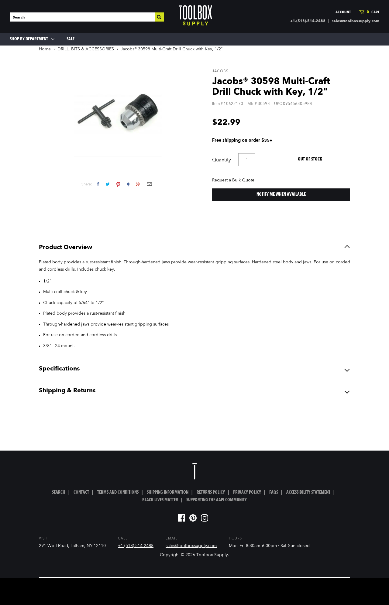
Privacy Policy (247, 492)
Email (149, 184)
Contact (81, 492)
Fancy (128, 184)
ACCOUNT (343, 12)
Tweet (108, 184)
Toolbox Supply (212, 555)
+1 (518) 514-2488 (135, 546)
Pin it (118, 184)
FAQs (273, 492)
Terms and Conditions (118, 492)
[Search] (159, 17)
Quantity (221, 160)
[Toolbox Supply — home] (195, 16)
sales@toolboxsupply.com (355, 21)
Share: (86, 184)
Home (45, 49)
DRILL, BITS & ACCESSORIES (85, 49)
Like (98, 184)
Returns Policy (211, 492)
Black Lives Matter (160, 500)
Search (58, 492)
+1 (138, 184)
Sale (70, 39)
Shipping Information (167, 492)
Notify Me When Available (281, 194)
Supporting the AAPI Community (216, 500)
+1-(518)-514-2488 (307, 21)
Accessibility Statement (308, 492)
